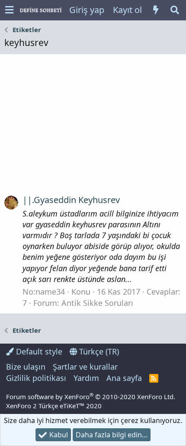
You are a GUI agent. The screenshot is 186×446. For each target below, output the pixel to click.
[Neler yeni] (155, 10)
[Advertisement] (93, 127)
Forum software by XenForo (90, 396)
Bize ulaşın (25, 366)
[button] (9, 10)
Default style (38, 351)
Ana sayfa (124, 378)
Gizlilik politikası (36, 378)
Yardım (86, 378)
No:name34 (43, 291)
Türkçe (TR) (98, 351)
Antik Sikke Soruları (97, 303)
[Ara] (174, 10)
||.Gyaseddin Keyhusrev (71, 200)
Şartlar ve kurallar (85, 366)
